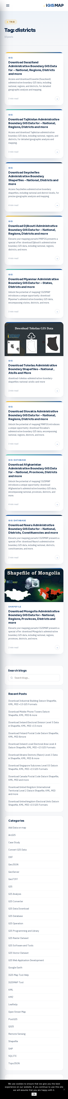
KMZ (10, 996)
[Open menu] (7, 5)
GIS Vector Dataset (18, 952)
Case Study (14, 842)
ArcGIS (12, 835)
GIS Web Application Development (26, 960)
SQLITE (12, 1055)
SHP (10, 1048)
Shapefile (13, 1041)
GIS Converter (15, 901)
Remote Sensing (17, 1033)
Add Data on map (17, 827)
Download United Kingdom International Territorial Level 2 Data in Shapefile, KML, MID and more (32, 791)
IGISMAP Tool (16, 982)
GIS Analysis (14, 893)
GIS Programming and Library (23, 930)
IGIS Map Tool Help (18, 974)
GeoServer (13, 871)
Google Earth (15, 967)
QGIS (11, 1026)
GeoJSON (13, 864)
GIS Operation (15, 923)
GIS (10, 886)
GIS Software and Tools (20, 945)
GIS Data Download (18, 908)
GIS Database (15, 915)
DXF (10, 857)
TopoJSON (14, 1063)
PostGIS (12, 1019)
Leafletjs (13, 1004)
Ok (34, 1094)
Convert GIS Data (17, 849)
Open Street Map (17, 1011)
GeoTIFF (13, 879)
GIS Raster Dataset (18, 938)
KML (10, 989)
